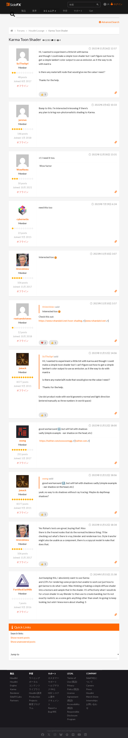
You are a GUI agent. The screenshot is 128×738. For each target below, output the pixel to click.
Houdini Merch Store (92, 695)
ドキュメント (53, 702)
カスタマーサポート (53, 680)
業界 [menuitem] (34, 10)
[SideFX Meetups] (67, 734)
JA (107, 4)
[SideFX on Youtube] (79, 734)
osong (22, 440)
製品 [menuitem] (23, 10)
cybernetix (23, 219)
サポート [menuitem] (78, 10)
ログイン (117, 4)
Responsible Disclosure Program (73, 715)
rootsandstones (22, 318)
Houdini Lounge (36, 30)
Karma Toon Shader (58, 30)
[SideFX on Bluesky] (60, 734)
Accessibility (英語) (73, 706)
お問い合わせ (91, 706)
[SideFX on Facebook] (42, 734)
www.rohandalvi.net (95, 320)
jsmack (22, 368)
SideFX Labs (16, 696)
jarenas (23, 119)
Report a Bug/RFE (52, 710)
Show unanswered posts (23, 641)
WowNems (22, 169)
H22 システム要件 (53, 695)
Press (89, 689)
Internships (92, 700)
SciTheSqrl (22, 63)
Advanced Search (110, 22)
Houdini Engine (13, 683)
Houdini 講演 (35, 693)
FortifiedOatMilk (22, 589)
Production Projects (34, 698)
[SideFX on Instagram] (55, 734)
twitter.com (81, 440)
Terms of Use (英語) (72, 680)
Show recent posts (20, 637)
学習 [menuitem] (65, 10)
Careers (90, 685)
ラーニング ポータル (34, 680)
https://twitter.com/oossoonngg (55, 440)
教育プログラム (34, 706)
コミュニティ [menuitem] (49, 10)
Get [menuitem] (91, 10)
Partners (14, 700)
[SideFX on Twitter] (48, 734)
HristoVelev (22, 268)
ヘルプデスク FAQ (53, 687)
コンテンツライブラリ (34, 687)
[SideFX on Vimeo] (73, 734)
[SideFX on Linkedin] (85, 734)
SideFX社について (91, 680)
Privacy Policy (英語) (73, 687)
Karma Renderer (14, 691)
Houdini (13, 678)
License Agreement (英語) (72, 697)
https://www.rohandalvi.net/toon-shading (60, 320)
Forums (21, 30)
